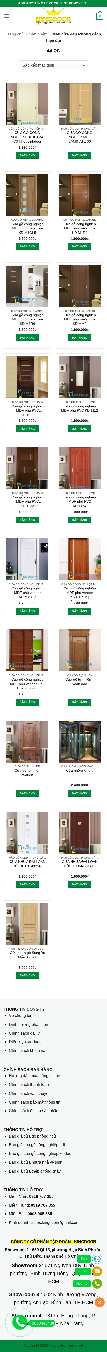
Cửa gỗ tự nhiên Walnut (27, 773)
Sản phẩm (38, 34)
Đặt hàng (79, 155)
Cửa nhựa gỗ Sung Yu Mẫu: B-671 (27, 955)
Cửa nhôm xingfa (79, 770)
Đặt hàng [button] (27, 155)
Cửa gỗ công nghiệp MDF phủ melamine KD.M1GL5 (27, 228)
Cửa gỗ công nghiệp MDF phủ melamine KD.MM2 (80, 319)
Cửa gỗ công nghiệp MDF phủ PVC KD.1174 (80, 501)
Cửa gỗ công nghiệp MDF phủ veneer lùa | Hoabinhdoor (27, 684)
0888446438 (43, 1323)
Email (82, 1271)
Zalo (84, 1259)
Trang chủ (15, 34)
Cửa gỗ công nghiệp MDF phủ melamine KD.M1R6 (27, 319)
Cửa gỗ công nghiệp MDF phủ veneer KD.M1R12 (27, 593)
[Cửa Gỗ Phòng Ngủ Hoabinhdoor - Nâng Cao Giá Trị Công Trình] (53, 16)
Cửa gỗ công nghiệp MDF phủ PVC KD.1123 (27, 501)
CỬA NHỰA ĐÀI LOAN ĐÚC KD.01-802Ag (27, 864)
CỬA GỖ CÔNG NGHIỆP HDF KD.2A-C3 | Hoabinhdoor (27, 137)
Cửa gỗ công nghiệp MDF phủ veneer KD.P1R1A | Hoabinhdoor (80, 594)
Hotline (81, 1283)
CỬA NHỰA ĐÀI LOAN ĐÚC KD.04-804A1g (80, 864)
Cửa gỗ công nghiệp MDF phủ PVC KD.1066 (27, 410)
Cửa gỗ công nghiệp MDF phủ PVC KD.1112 (79, 408)
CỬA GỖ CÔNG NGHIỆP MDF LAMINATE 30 (79, 137)
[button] (7, 16)
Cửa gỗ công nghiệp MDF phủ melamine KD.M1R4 (80, 228)
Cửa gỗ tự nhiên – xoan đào (79, 682)
